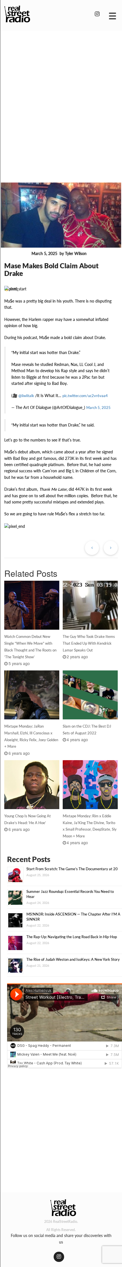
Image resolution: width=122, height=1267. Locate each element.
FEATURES (17, 254)
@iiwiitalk (26, 395)
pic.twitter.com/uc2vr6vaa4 (85, 395)
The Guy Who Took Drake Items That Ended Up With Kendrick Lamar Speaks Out (89, 643)
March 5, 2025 (98, 407)
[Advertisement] (61, 98)
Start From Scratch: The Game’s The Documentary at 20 (72, 869)
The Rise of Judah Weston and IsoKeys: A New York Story (73, 959)
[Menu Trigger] (112, 15)
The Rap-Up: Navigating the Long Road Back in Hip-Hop (71, 936)
